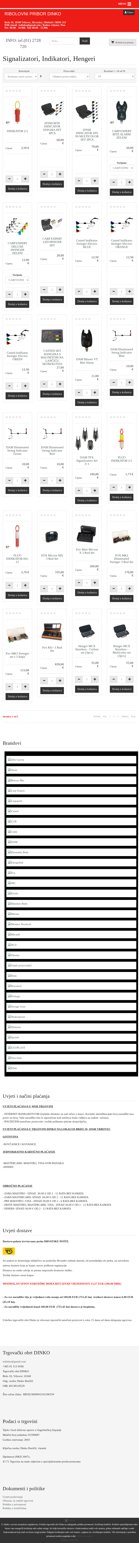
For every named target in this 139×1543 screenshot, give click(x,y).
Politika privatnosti (85, 1536)
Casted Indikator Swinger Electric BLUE (87, 244)
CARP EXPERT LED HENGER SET (52, 242)
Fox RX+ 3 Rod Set (52, 649)
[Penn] (12, 975)
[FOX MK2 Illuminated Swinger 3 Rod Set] (121, 537)
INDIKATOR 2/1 (17, 131)
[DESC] (40, 76)
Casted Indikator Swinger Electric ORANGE (121, 244)
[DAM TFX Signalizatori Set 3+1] (87, 438)
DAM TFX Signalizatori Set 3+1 (87, 461)
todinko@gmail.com (29, 25)
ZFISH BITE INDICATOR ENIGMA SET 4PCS (52, 128)
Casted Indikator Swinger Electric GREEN (17, 356)
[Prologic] (14, 996)
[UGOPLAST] (16, 1047)
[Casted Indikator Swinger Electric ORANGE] (121, 225)
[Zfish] (12, 1068)
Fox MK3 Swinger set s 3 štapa (17, 655)
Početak (97, 716)
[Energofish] (15, 862)
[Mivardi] (14, 934)
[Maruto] (13, 913)
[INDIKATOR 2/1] (17, 112)
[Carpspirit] (15, 800)
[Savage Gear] (16, 1006)
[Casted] (13, 811)
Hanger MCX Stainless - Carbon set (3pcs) (87, 649)
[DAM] (12, 841)
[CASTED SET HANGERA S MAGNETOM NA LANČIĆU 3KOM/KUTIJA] (52, 336)
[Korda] (13, 893)
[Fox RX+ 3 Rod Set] (52, 632)
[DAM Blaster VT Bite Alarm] (87, 340)
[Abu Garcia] (16, 759)
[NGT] (12, 944)
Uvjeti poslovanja (13, 1496)
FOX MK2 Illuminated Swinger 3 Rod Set (121, 559)
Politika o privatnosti (14, 1504)
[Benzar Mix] (16, 780)
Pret (105, 716)
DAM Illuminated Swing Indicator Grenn (17, 451)
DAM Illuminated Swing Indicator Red (52, 451)
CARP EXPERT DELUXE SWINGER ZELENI (17, 248)
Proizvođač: (69, 71)
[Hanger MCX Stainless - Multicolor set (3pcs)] (121, 631)
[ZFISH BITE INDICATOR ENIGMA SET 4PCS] (52, 108)
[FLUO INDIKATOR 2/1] (121, 438)
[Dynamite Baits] (18, 852)
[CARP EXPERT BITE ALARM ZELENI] (121, 112)
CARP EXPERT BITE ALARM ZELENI (121, 134)
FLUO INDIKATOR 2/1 (121, 459)
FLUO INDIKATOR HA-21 (17, 559)
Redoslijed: (24, 71)
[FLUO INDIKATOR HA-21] (17, 537)
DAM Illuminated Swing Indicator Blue (121, 353)
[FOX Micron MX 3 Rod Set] (52, 537)
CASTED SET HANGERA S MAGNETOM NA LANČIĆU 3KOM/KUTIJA (52, 357)
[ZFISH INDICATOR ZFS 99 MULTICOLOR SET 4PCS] (87, 112)
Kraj (133, 716)
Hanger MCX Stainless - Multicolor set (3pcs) (122, 651)
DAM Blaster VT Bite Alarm (87, 361)
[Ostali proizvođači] (20, 965)
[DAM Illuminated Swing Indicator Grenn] (17, 434)
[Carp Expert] (16, 790)
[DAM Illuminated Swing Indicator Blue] (121, 335)
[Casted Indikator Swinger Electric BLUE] (87, 225)
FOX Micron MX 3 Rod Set (52, 557)
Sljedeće (125, 716)
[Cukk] (12, 831)
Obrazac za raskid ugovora (18, 1500)
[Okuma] (13, 955)
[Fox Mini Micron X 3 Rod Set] (87, 534)
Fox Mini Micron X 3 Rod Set (87, 551)
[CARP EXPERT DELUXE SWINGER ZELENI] (17, 226)
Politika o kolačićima (14, 1508)
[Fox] (11, 872)
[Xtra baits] (15, 1057)
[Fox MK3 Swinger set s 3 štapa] (17, 635)
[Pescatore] (15, 985)
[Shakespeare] (16, 1016)
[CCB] (12, 821)
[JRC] (12, 883)
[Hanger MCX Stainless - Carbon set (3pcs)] (87, 631)
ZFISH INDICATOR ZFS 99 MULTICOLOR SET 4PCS (87, 134)
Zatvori (71, 1520)
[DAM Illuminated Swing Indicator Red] (52, 434)
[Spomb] (13, 1037)
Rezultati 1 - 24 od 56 (114, 71)
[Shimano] (14, 1026)
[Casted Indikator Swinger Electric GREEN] (17, 337)
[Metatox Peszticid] (19, 924)
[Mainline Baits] (17, 903)
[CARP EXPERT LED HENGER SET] (52, 224)
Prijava (130, 12)
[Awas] (12, 769)
